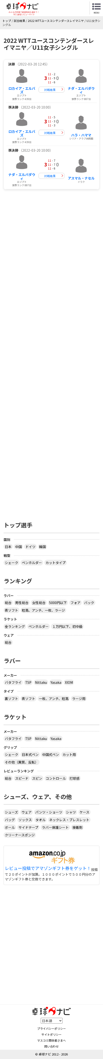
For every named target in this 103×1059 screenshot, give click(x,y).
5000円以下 (58, 602)
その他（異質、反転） (21, 762)
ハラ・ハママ (81, 135)
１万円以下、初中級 (67, 626)
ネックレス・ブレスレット (69, 819)
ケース (84, 812)
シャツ (71, 812)
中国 (18, 546)
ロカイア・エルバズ (21, 90)
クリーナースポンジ (20, 835)
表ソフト (11, 610)
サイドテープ (28, 827)
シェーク (11, 562)
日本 (8, 546)
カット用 (69, 754)
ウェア (27, 812)
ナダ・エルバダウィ (81, 90)
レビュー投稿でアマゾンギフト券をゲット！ (48, 868)
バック (89, 602)
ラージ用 (79, 698)
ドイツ (30, 546)
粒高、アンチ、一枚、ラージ (43, 610)
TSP (28, 682)
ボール (10, 827)
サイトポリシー (51, 1034)
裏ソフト (11, 698)
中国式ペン (50, 754)
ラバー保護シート (55, 827)
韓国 (42, 546)
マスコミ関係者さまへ (51, 1040)
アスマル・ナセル (81, 178)
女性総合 (39, 602)
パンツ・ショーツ (48, 812)
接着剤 (77, 827)
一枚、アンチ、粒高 (54, 698)
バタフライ (13, 682)
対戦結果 (50, 90)
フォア (75, 602)
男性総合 (22, 602)
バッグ (10, 819)
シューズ (11, 812)
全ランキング (15, 626)
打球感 (74, 778)
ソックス (25, 819)
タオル (40, 819)
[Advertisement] (51, 246)
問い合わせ (51, 1046)
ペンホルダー (32, 562)
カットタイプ (56, 562)
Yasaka (56, 682)
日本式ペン (30, 754)
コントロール (56, 778)
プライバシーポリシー (51, 1028)
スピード (22, 778)
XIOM (69, 682)
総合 (8, 602)
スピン (37, 778)
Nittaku (41, 682)
